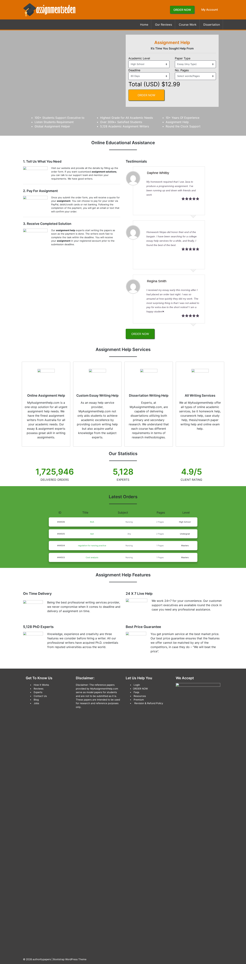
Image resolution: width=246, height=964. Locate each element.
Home (144, 24)
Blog (36, 699)
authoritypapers (42, 959)
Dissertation (211, 24)
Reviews (38, 688)
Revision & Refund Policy (148, 703)
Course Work (187, 24)
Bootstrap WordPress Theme (69, 959)
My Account (209, 9)
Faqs (136, 692)
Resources (140, 696)
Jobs (36, 703)
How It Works (41, 684)
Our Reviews (163, 24)
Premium (139, 699)
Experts (38, 692)
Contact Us (40, 696)
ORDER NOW (182, 10)
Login (137, 684)
